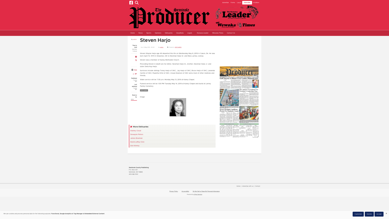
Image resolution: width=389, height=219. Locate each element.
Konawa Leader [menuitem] (202, 33)
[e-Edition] (239, 102)
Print (135, 70)
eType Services (198, 194)
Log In (239, 2)
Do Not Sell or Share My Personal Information (206, 191)
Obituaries (178, 47)
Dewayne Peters (136, 134)
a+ (136, 74)
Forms (233, 2)
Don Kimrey (134, 146)
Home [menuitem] (132, 33)
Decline (369, 214)
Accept (379, 214)
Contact (257, 186)
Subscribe (247, 2)
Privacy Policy (173, 191)
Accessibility (185, 191)
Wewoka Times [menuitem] (217, 33)
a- (133, 74)
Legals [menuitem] (189, 33)
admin (135, 39)
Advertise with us (247, 186)
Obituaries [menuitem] (168, 33)
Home (238, 186)
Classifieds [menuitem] (180, 33)
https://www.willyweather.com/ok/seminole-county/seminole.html (233, 60)
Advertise (225, 2)
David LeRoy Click (137, 142)
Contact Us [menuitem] (231, 33)
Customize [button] (358, 214)
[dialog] (194, 215)
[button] (136, 2)
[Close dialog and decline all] (386, 212)
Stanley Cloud (135, 131)
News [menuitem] (140, 33)
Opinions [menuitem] (158, 33)
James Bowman (136, 138)
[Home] (194, 17)
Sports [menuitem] (148, 33)
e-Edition (256, 2)
